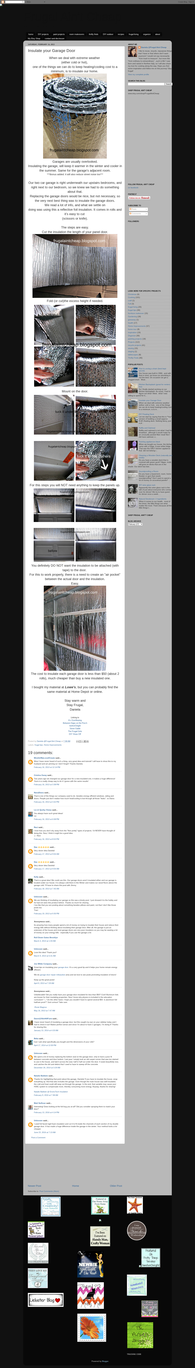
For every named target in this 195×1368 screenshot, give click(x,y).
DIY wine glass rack (147, 485)
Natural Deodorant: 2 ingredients (152, 499)
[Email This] (77, 741)
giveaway (132, 320)
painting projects (135, 339)
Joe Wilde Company (43, 964)
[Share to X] (82, 741)
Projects (131, 342)
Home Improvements (53, 745)
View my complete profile (138, 74)
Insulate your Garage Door (150, 400)
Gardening (132, 317)
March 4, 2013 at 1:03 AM (45, 941)
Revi (36, 827)
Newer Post (34, 1185)
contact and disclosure (54, 38)
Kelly (36, 877)
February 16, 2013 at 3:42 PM (46, 802)
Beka (36, 1039)
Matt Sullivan (40, 1103)
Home (75, 1185)
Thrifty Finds (133, 358)
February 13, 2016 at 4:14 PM (46, 1112)
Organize (132, 336)
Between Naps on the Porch (75, 723)
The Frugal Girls (75, 731)
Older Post (116, 1185)
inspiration (132, 332)
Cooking (131, 297)
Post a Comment (38, 1138)
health (130, 323)
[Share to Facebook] (85, 741)
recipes (121, 34)
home (30, 34)
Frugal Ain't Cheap (72, 16)
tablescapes (133, 355)
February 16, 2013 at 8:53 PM (46, 839)
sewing (131, 348)
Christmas (132, 294)
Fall (129, 304)
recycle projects (134, 345)
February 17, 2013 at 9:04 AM (46, 854)
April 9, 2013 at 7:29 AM (44, 983)
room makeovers (76, 34)
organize (147, 34)
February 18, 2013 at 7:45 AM (46, 889)
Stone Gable (75, 728)
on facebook (133, 188)
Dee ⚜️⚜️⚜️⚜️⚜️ (41, 847)
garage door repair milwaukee (52, 975)
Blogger (105, 1361)
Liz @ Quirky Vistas (43, 810)
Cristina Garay (40, 775)
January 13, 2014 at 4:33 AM (46, 1030)
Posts (133, 209)
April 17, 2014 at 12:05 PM (45, 1045)
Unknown (38, 897)
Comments (136, 214)
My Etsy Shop (34, 38)
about (157, 34)
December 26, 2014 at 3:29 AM (47, 1068)
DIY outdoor (108, 34)
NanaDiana (39, 793)
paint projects (59, 34)
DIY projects (43, 34)
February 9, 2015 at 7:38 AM (46, 1095)
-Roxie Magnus (40, 1007)
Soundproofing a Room (148, 471)
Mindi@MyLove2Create (44, 758)
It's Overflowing (75, 720)
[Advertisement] (75, 1164)
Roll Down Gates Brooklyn (46, 938)
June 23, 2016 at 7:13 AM (45, 1132)
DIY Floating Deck (146, 414)
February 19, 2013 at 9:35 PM (46, 914)
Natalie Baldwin (41, 1076)
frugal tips (39, 745)
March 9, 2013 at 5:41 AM (45, 956)
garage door (63, 967)
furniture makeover (136, 313)
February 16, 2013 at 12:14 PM (47, 767)
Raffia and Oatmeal (147, 428)
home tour (132, 329)
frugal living (133, 34)
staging (131, 352)
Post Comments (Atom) (49, 1191)
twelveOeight (75, 726)
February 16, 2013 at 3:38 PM (46, 785)
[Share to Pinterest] (87, 741)
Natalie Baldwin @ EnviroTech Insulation (51, 1092)
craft (130, 301)
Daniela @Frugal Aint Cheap (49, 741)
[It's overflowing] (51, 1216)
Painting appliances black (149, 442)
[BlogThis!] (80, 741)
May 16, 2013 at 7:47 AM (44, 1011)
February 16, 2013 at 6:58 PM (46, 819)
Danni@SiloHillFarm (43, 1019)
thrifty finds (93, 34)
